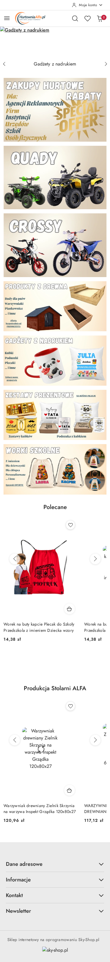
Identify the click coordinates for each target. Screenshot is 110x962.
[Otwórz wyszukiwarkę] (75, 18)
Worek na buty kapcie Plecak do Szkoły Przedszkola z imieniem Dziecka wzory (39, 627)
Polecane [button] (55, 507)
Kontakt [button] (14, 895)
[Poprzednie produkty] (14, 559)
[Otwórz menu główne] (7, 18)
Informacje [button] (18, 880)
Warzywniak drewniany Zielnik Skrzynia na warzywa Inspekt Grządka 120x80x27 (40, 808)
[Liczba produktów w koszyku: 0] (100, 18)
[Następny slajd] (106, 64)
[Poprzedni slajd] (4, 64)
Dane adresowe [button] (24, 864)
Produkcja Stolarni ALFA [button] (55, 688)
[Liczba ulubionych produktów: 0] (87, 18)
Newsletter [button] (18, 911)
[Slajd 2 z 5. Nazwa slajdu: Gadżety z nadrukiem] (55, 42)
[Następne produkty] (95, 559)
